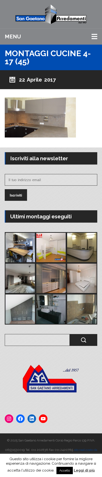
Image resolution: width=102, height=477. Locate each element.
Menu (13, 36)
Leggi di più (84, 470)
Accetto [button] (64, 470)
